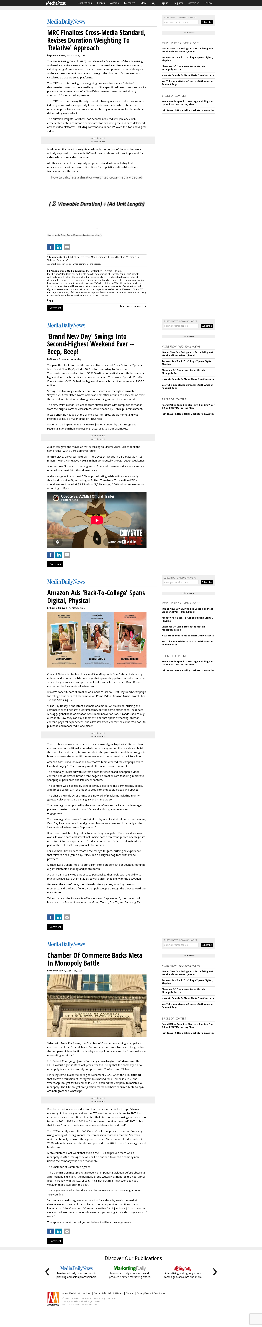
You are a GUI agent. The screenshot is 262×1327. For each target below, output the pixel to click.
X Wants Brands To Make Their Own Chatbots (188, 75)
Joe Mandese (57, 55)
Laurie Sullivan (58, 607)
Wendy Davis (57, 970)
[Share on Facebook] (50, 247)
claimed (135, 1075)
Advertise (193, 3)
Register (178, 3)
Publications (85, 3)
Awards (114, 3)
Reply (50, 300)
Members (129, 3)
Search (153, 3)
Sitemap (130, 1293)
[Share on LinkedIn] (58, 247)
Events (101, 3)
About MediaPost (71, 1293)
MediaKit (87, 1293)
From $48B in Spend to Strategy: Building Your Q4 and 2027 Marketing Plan (188, 103)
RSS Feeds (118, 1293)
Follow (208, 3)
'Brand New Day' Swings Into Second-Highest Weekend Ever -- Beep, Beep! (187, 50)
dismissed (128, 1061)
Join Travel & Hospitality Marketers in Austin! (188, 110)
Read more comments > (133, 306)
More (143, 3)
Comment (55, 307)
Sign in (164, 3)
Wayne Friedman (59, 359)
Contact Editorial (102, 1293)
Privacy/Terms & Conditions (151, 1293)
